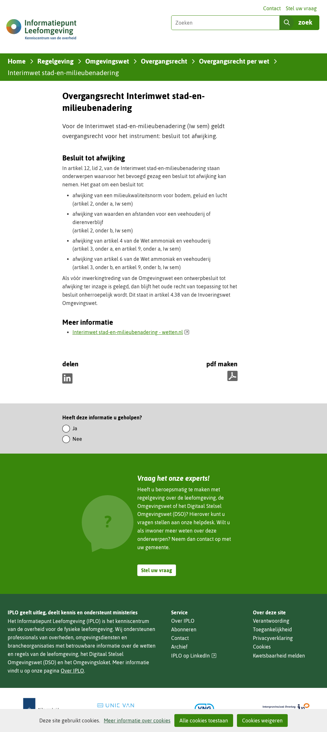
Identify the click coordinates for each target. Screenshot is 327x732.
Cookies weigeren (262, 720)
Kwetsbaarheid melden (279, 655)
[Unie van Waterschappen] (123, 708)
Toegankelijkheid (272, 629)
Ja (74, 428)
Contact (272, 8)
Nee (77, 439)
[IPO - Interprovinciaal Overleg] (286, 708)
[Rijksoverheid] (41, 708)
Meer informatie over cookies (137, 720)
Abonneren (183, 629)
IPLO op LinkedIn (194, 656)
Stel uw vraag (301, 8)
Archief (179, 647)
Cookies (262, 647)
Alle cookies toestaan (203, 720)
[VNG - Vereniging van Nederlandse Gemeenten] (204, 708)
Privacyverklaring (273, 638)
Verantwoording (271, 621)
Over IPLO (72, 671)
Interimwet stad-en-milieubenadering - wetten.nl (131, 332)
